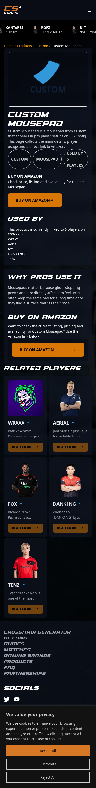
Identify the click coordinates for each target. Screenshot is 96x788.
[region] (48, 747)
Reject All (48, 777)
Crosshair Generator (37, 632)
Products (24, 45)
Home (9, 45)
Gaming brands (27, 656)
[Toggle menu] (88, 10)
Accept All (48, 750)
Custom (41, 45)
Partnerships (25, 674)
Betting (15, 638)
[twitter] (7, 699)
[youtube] (17, 699)
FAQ (9, 668)
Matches (17, 650)
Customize (48, 764)
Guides (14, 644)
